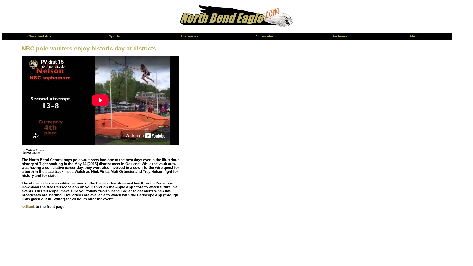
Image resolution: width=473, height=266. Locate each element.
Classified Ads (39, 36)
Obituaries (189, 36)
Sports (114, 36)
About (414, 36)
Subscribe (264, 36)
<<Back (28, 207)
